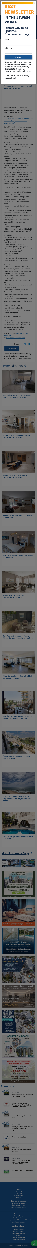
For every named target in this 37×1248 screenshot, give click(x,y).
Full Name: (8, 48)
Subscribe (18, 57)
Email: (7, 40)
